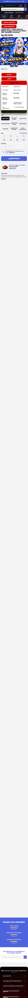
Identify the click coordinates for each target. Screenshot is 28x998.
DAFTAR (9, 74)
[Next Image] (25, 53)
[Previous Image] (2, 53)
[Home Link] (10, 5)
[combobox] (12, 9)
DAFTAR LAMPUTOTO (9, 22)
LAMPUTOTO (14, 158)
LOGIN (9, 78)
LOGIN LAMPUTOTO (9, 26)
